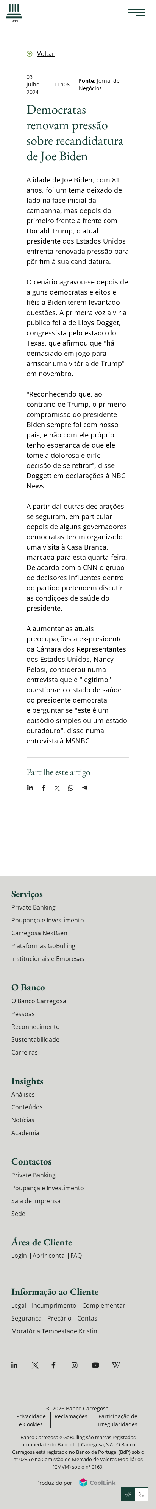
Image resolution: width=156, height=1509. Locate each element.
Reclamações (71, 1416)
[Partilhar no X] (57, 788)
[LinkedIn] (16, 1365)
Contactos (31, 1161)
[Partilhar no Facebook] (43, 788)
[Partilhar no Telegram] (84, 788)
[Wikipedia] (116, 1365)
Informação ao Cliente (54, 1291)
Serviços (27, 894)
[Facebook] (56, 1365)
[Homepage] (14, 13)
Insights (27, 1081)
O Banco (28, 987)
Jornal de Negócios (99, 84)
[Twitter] (36, 1365)
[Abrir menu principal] (136, 13)
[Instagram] (76, 1365)
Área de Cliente (41, 1242)
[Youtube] (96, 1365)
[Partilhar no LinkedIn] (30, 788)
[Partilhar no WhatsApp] (70, 788)
